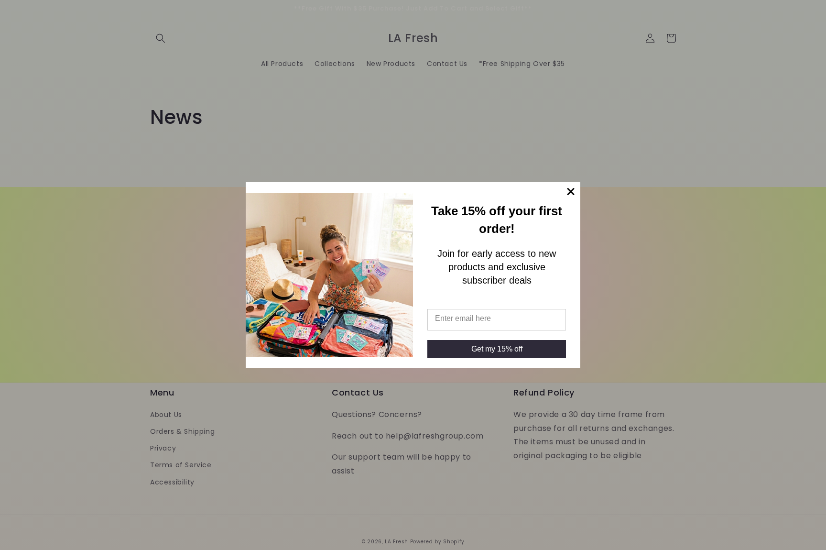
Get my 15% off (496, 349)
